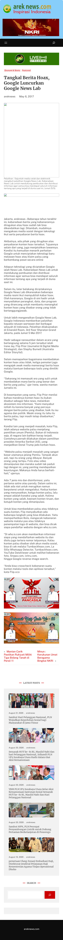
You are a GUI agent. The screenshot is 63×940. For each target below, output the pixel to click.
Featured (26, 70)
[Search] (50, 895)
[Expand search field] (54, 43)
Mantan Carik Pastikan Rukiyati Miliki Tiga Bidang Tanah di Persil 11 (18, 656)
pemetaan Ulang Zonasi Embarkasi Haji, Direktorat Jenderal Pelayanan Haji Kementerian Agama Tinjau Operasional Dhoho (31, 865)
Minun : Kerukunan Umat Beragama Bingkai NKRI (47, 656)
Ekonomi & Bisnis (12, 70)
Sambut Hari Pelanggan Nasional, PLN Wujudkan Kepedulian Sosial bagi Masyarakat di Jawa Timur (30, 720)
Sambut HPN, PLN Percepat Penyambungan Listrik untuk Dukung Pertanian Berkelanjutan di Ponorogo (30, 829)
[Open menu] (6, 43)
